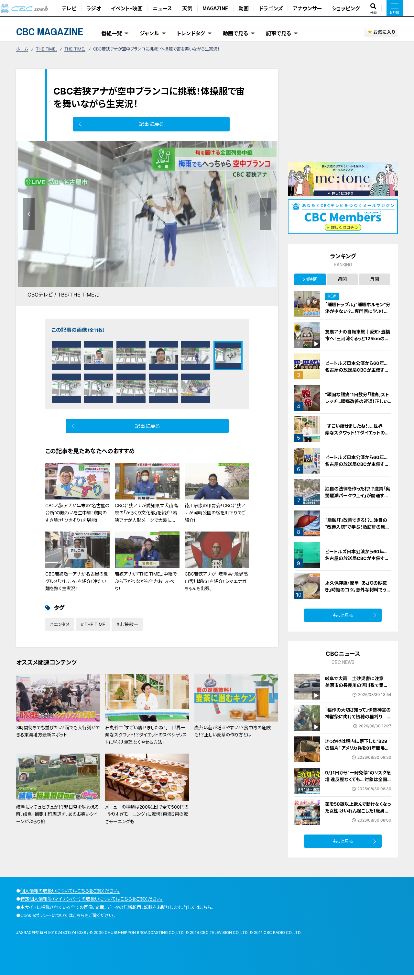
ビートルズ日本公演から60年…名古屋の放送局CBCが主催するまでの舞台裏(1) (357, 464)
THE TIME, (46, 48)
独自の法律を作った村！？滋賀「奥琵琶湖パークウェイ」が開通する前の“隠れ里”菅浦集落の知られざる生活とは (358, 499)
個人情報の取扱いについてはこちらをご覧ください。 (70, 890)
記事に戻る (151, 124)
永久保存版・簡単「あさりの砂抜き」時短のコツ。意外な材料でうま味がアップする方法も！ (358, 589)
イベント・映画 (127, 8)
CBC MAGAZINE (49, 32)
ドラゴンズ (271, 8)
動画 (243, 8)
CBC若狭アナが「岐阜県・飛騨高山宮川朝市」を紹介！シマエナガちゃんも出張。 (216, 581)
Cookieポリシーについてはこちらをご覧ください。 (67, 915)
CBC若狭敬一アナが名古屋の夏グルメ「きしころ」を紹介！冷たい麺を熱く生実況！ (76, 581)
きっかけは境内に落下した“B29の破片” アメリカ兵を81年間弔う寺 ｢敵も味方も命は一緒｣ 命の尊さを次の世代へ (357, 751)
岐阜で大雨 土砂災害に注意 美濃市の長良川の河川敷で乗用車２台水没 (356, 685)
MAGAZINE (215, 8)
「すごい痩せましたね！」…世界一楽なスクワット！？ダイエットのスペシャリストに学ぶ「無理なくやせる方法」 (358, 436)
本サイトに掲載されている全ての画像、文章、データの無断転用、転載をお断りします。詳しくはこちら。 (116, 907)
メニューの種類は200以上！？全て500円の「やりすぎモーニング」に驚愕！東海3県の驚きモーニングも (147, 814)
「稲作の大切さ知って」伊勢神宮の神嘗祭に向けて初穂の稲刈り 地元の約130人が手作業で (358, 716)
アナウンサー (307, 8)
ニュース (162, 8)
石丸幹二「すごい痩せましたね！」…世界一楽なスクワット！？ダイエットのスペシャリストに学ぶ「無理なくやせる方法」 (146, 735)
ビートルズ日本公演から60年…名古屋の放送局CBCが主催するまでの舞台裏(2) (357, 558)
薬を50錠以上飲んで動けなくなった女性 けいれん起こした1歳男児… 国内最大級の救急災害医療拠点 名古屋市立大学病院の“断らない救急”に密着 (358, 817)
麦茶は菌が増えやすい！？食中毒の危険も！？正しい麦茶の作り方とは (232, 731)
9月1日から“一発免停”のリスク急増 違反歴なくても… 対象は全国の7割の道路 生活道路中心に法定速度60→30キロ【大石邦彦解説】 (358, 786)
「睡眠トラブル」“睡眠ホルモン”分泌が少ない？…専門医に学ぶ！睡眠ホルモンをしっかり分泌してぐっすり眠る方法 (358, 315)
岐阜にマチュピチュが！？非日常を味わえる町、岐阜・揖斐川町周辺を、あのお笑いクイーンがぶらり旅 (57, 814)
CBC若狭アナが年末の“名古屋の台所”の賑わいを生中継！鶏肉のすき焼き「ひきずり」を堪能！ (77, 513)
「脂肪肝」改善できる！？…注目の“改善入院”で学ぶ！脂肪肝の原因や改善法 (357, 526)
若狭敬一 (129, 624)
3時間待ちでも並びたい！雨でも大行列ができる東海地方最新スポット (58, 731)
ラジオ (93, 8)
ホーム (22, 48)
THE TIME (94, 624)
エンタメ (62, 624)
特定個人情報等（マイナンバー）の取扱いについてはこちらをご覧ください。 (91, 899)
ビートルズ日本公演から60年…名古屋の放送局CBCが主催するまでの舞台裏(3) (357, 369)
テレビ (69, 8)
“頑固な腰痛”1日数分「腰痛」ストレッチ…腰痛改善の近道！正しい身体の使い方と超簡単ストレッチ (357, 401)
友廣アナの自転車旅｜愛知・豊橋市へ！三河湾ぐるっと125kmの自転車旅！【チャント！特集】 (357, 338)
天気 (187, 8)
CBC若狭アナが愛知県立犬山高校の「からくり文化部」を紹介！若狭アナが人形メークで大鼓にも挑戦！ (146, 516)
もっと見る (343, 615)
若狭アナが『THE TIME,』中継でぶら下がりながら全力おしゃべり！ (146, 581)
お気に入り (384, 32)
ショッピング (346, 8)
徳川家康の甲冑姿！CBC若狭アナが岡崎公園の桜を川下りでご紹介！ (215, 513)
